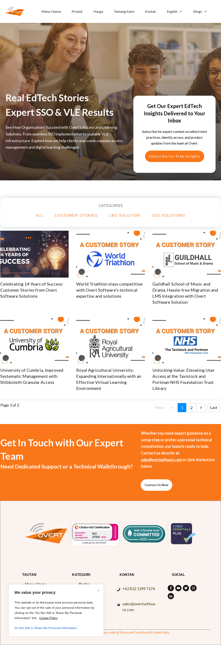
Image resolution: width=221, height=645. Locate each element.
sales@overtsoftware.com (161, 459)
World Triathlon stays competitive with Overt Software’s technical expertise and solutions (109, 290)
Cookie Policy (48, 618)
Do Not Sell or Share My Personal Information (45, 628)
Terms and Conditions (134, 632)
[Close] (98, 590)
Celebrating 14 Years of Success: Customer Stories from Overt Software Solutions (31, 290)
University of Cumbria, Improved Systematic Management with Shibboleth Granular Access (31, 376)
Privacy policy (108, 632)
